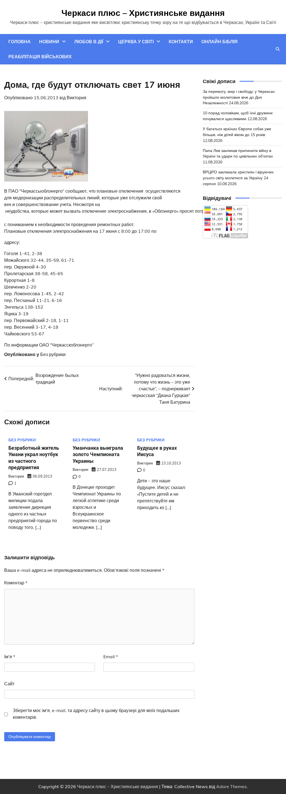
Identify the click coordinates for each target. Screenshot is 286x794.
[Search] (277, 49)
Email (110, 656)
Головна (19, 41)
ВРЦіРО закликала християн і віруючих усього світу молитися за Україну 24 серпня (238, 178)
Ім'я (9, 656)
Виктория (76, 97)
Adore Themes (231, 786)
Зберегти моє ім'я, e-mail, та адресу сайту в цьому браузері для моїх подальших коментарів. (96, 714)
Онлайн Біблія (219, 41)
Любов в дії (88, 41)
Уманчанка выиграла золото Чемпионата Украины (98, 454)
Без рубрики (53, 354)
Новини (49, 41)
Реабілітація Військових (40, 56)
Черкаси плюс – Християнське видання (143, 13)
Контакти (181, 41)
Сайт (9, 683)
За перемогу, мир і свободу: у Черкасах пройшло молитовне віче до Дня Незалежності (239, 97)
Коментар (15, 582)
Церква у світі (136, 41)
